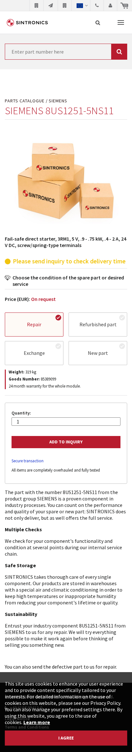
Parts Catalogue (25, 101)
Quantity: (21, 413)
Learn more (36, 722)
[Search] (98, 22)
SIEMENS (58, 101)
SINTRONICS (27, 22)
